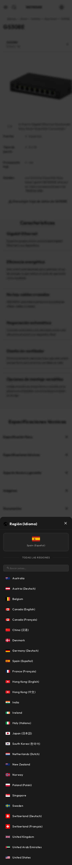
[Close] (65, 523)
